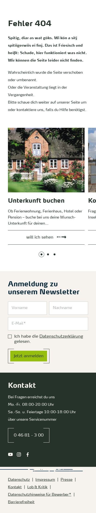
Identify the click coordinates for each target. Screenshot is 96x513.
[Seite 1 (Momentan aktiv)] (41, 254)
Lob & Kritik (37, 487)
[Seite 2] (48, 254)
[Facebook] (27, 454)
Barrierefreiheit (21, 502)
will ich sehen (12, 129)
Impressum (45, 480)
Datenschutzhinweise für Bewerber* (39, 495)
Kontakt (15, 487)
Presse (66, 480)
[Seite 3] (54, 254)
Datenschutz (19, 480)
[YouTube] (10, 454)
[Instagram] (19, 454)
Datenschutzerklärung (61, 336)
